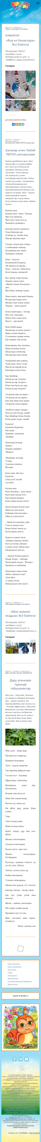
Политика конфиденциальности (23, 1126)
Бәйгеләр (17, 27)
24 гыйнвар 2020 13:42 (12, 35)
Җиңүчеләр (12, 970)
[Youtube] (26, 1061)
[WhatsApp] (19, 124)
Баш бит (8, 27)
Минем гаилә (13, 984)
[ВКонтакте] (13, 124)
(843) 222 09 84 (34, 1133)
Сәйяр (10, 972)
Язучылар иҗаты (11, 141)
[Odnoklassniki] (14, 1061)
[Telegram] (23, 124)
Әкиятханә (25, 671)
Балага (16, 139)
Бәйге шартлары (14, 964)
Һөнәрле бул (12, 975)
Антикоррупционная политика (17, 1125)
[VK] (20, 1061)
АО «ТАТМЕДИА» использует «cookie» (19, 1119)
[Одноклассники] (16, 124)
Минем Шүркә (13, 978)
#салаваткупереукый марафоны (20, 981)
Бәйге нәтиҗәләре (14, 967)
